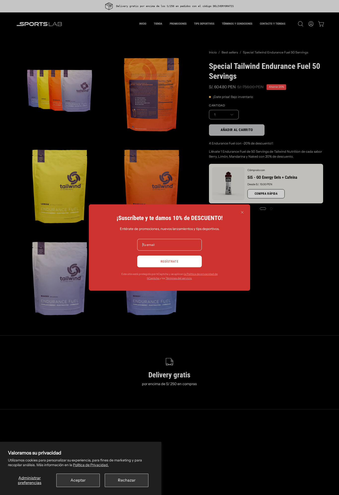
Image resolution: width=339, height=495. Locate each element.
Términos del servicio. (179, 278)
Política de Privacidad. (91, 465)
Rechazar (127, 480)
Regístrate (169, 261)
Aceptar (78, 480)
